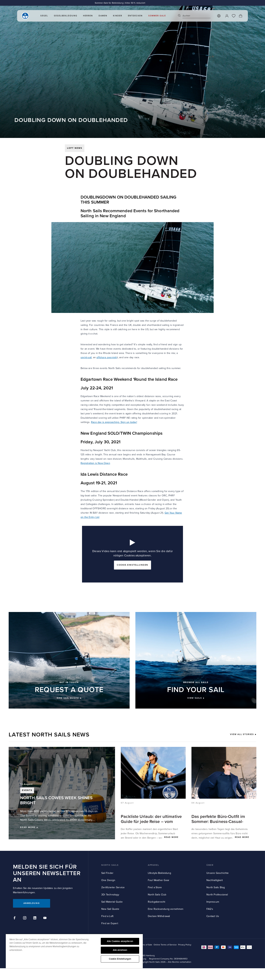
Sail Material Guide (112, 901)
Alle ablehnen (120, 950)
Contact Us (212, 916)
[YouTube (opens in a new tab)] (45, 918)
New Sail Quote (110, 909)
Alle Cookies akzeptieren (120, 941)
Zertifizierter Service (113, 887)
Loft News (74, 148)
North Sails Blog (215, 887)
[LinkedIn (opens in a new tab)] (35, 918)
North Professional (217, 894)
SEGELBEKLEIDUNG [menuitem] (65, 16)
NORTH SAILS (110, 865)
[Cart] (240, 16)
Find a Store (155, 887)
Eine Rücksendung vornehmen (165, 909)
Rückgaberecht (156, 901)
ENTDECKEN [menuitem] (135, 16)
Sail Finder (107, 873)
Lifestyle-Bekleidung (159, 873)
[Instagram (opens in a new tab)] (25, 918)
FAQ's (209, 909)
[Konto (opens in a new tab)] (227, 16)
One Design (108, 880)
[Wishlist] (233, 16)
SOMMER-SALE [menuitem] (157, 16)
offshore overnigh (106, 357)
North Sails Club (157, 894)
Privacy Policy (184, 944)
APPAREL (153, 865)
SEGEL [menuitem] (44, 16)
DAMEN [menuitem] (103, 16)
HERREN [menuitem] (88, 16)
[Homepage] (25, 15)
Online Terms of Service (165, 944)
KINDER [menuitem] (117, 16)
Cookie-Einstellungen (120, 958)
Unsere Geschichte (217, 873)
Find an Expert (109, 923)
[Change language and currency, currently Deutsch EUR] (219, 15)
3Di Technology (110, 894)
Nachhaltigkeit (214, 880)
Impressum (212, 901)
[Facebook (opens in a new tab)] (15, 918)
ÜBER (209, 865)
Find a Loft (107, 916)
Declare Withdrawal (159, 916)
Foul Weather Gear (158, 880)
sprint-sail (86, 357)
